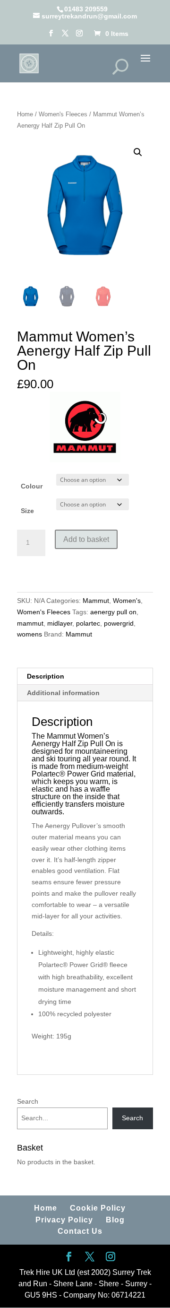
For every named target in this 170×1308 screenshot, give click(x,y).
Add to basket (86, 539)
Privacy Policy (64, 1220)
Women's (127, 600)
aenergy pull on (113, 612)
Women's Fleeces (63, 114)
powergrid (119, 623)
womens (29, 634)
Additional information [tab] (63, 693)
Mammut (96, 600)
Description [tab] (45, 676)
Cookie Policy (98, 1208)
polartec (88, 623)
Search (27, 1101)
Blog (115, 1220)
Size (27, 510)
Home (25, 114)
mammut (30, 623)
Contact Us (80, 1231)
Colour (31, 486)
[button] (137, 152)
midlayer (59, 623)
